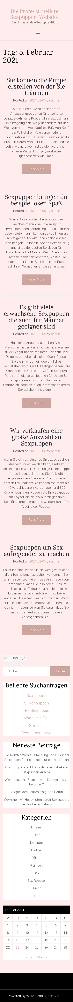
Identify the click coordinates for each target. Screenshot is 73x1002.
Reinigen (36, 865)
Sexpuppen (37, 695)
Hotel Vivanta (55, 996)
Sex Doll (36, 725)
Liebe (36, 835)
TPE (36, 896)
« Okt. (30, 957)
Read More (36, 169)
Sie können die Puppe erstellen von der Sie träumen (36, 86)
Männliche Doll (36, 718)
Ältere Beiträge (14, 658)
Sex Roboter (36, 880)
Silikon (36, 888)
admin (55, 100)
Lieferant (36, 843)
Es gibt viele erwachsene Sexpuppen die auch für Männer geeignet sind (36, 317)
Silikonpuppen (36, 703)
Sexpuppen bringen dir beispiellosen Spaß (36, 200)
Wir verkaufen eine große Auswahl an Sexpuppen (36, 437)
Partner (36, 850)
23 (17, 947)
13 (56, 933)
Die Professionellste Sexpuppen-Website (34, 14)
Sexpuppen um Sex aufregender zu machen (36, 550)
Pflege (36, 858)
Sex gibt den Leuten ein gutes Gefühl (37, 792)
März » (42, 957)
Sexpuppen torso (37, 733)
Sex (36, 873)
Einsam (36, 827)
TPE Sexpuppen (36, 710)
